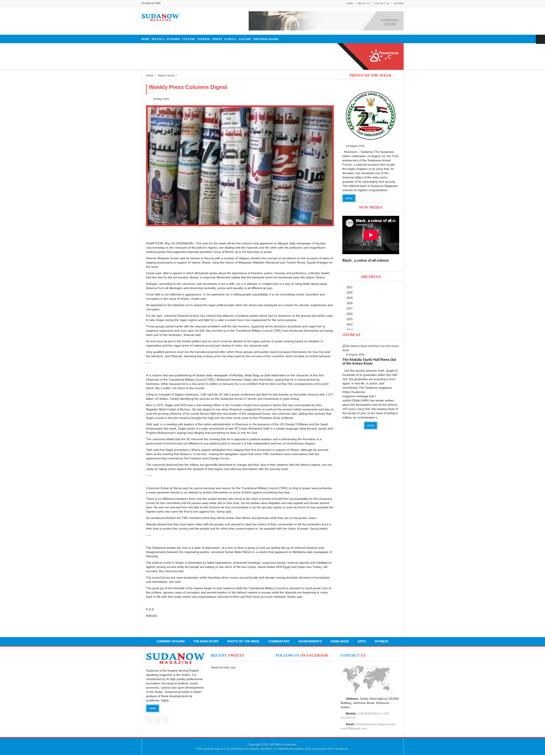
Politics (158, 39)
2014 (350, 324)
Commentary (279, 641)
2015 (350, 319)
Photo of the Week (243, 641)
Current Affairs (171, 641)
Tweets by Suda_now (223, 667)
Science (230, 39)
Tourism (203, 39)
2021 (350, 287)
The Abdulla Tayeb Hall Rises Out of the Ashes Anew (369, 361)
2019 (350, 297)
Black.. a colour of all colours (365, 260)
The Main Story (206, 641)
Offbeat (351, 335)
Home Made (339, 641)
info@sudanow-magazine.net (375, 724)
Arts (362, 641)
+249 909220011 (368, 713)
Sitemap (399, 3)
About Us (364, 3)
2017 (350, 308)
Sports (217, 39)
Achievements (310, 641)
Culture (188, 39)
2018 (350, 303)
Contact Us (381, 3)
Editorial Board (266, 39)
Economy (173, 39)
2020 (350, 292)
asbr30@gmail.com (354, 728)
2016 (350, 313)
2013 (350, 329)
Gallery (244, 39)
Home (349, 3)
